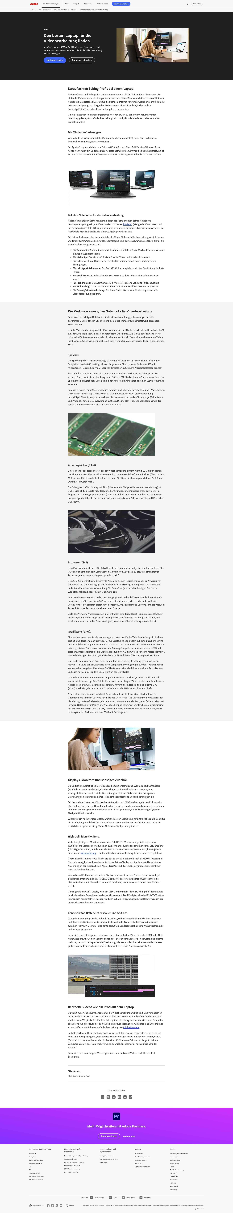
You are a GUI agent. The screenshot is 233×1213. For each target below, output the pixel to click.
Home (32, 10)
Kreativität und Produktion (72, 1166)
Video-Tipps (88, 4)
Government (103, 1162)
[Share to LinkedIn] (114, 1097)
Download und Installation (142, 1157)
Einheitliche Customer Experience (74, 1162)
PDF (30, 1167)
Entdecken (73, 10)
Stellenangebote (175, 1160)
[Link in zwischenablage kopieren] (130, 1097)
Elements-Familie (34, 1173)
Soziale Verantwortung (177, 1170)
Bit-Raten (127, 224)
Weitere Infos (129, 1136)
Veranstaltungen (175, 1163)
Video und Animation (60, 10)
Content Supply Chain (70, 1159)
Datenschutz (118, 1205)
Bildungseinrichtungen (106, 1156)
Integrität (173, 1183)
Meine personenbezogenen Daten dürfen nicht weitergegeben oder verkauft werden (178, 1205)
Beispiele (76, 4)
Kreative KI (32, 1153)
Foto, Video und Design (50, 4)
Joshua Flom (84, 1076)
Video (67, 4)
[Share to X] (108, 1097)
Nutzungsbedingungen (130, 1205)
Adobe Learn (138, 1163)
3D (30, 1170)
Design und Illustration (36, 1160)
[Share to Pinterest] (119, 1097)
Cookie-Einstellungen (144, 1205)
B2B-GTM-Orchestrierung (71, 1169)
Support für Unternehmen (142, 1167)
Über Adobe (173, 1157)
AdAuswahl (200, 1209)
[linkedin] (61, 1205)
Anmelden (197, 4)
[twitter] (57, 1205)
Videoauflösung (88, 853)
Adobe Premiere (131, 1027)
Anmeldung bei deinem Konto (179, 1153)
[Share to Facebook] (102, 1097)
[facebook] (48, 1205)
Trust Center (173, 1180)
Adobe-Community (140, 1160)
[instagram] (52, 1205)
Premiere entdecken (82, 60)
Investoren (173, 1173)
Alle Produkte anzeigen (36, 1180)
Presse (172, 1167)
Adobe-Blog (173, 1189)
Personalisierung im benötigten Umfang (76, 1156)
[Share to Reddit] (125, 1097)
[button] (188, 4)
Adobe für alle (174, 1186)
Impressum (109, 1205)
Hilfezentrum (139, 1153)
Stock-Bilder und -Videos (36, 1176)
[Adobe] (34, 4)
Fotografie (32, 1157)
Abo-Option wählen (121, 4)
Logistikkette (174, 1176)
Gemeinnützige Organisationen (109, 1159)
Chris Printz (73, 1076)
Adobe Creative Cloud (44, 10)
